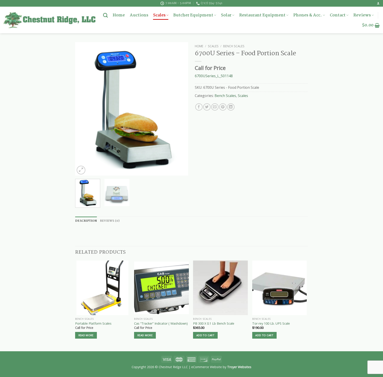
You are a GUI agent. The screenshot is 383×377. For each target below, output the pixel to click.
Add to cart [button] (205, 335)
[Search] (105, 15)
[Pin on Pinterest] (223, 107)
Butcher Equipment (193, 15)
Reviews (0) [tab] (110, 221)
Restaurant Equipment (262, 15)
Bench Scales (233, 46)
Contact (338, 15)
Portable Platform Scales (93, 324)
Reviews (362, 15)
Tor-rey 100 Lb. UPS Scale (271, 324)
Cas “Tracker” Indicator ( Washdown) (161, 324)
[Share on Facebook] (199, 107)
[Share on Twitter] (207, 107)
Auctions (139, 15)
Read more (86, 335)
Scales (159, 15)
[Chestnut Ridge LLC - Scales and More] (49, 20)
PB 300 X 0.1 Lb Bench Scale (213, 324)
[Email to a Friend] (215, 107)
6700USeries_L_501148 (214, 75)
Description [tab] (86, 221)
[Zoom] (81, 170)
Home (119, 15)
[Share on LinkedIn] (230, 107)
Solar (226, 15)
